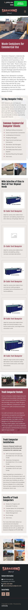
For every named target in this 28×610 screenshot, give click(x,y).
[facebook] (3, 594)
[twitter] (7, 594)
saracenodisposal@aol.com (12, 586)
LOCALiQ (5, 606)
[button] (20, 3)
